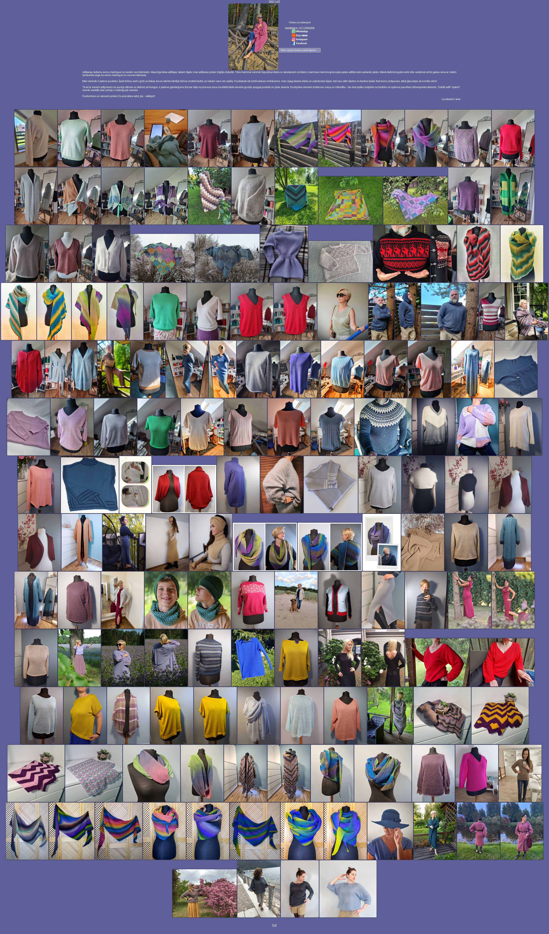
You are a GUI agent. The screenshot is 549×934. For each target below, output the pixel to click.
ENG (271, 1)
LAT (278, 1)
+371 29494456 (307, 28)
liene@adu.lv (291, 28)
